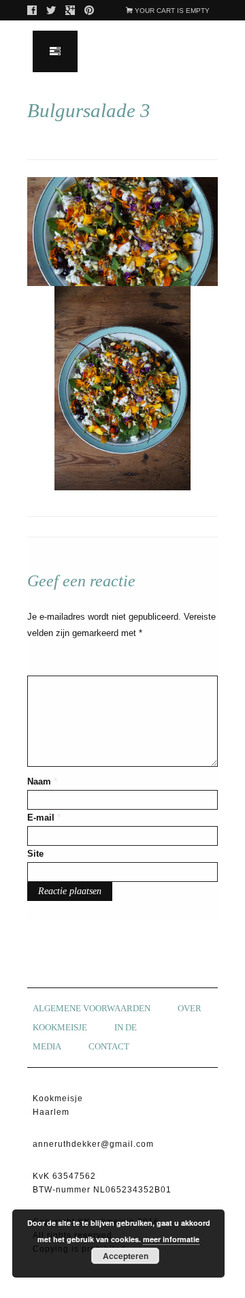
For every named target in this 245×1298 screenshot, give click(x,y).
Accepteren (125, 1256)
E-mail (44, 817)
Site (35, 854)
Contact (108, 1046)
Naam (42, 781)
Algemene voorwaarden (91, 1008)
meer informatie (171, 1239)
